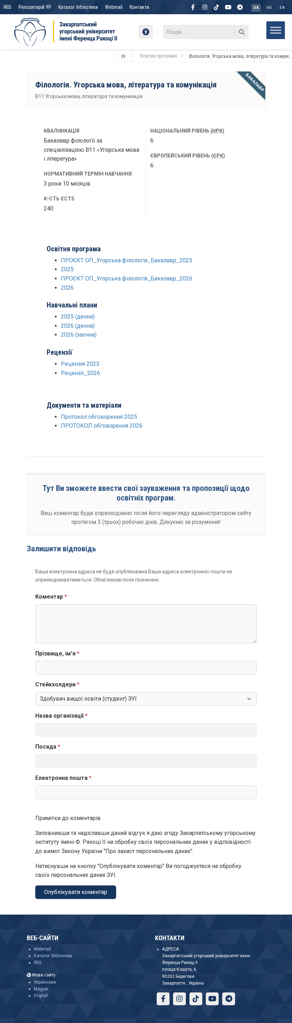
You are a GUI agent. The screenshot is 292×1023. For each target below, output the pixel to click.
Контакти (139, 7)
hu (269, 7)
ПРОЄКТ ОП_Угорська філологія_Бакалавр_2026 (126, 278)
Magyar (41, 988)
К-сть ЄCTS (59, 199)
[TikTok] (216, 7)
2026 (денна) (78, 325)
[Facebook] (193, 7)
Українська (45, 982)
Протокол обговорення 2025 (99, 416)
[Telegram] (240, 7)
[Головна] (126, 56)
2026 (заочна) (79, 334)
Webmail (113, 7)
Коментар (51, 596)
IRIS (7, 7)
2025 (67, 269)
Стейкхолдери (57, 684)
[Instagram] (205, 7)
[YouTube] (228, 7)
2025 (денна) (78, 316)
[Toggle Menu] (275, 30)
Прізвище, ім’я (57, 653)
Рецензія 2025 (80, 363)
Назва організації (61, 715)
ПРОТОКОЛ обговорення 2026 (101, 425)
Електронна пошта (63, 778)
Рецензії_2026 (80, 373)
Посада (47, 746)
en (282, 7)
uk (256, 7)
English (41, 995)
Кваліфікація (61, 131)
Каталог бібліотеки (78, 7)
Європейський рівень (187, 156)
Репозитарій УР (35, 7)
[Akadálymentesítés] (146, 32)
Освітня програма (158, 56)
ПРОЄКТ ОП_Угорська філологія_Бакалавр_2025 (126, 260)
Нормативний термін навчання (88, 174)
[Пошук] (241, 32)
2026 (67, 287)
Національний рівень (187, 131)
